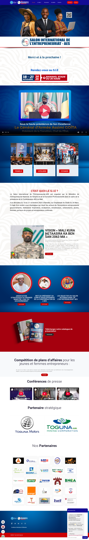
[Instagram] (25, 523)
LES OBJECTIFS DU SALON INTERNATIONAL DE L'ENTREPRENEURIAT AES (67, 297)
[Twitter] (15, 523)
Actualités (53, 2)
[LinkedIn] (18, 523)
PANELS (18, 171)
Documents (46, 2)
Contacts (59, 2)
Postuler (76, 2)
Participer (70, 2)
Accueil (33, 2)
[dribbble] (22, 523)
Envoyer (85, 537)
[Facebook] (12, 523)
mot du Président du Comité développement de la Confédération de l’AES (44, 298)
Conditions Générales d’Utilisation (19, 527)
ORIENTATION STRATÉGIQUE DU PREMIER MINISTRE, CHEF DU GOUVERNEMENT (21, 298)
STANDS (64, 171)
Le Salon (39, 2)
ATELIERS (42, 171)
